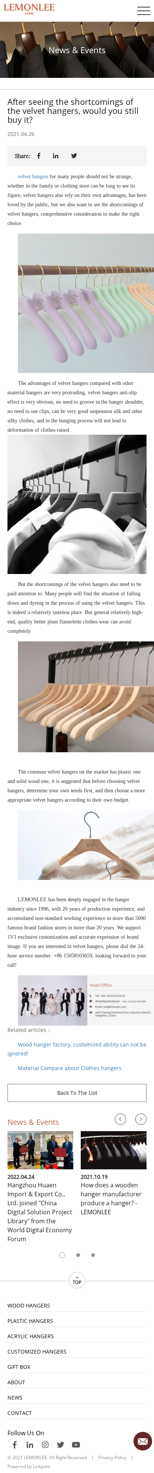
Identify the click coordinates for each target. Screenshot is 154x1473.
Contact (19, 1412)
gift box (18, 1366)
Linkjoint (41, 1466)
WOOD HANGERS (28, 1305)
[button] (62, 1255)
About (16, 1382)
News (14, 1397)
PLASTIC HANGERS (30, 1320)
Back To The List (77, 1092)
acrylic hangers (30, 1336)
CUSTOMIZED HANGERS (37, 1351)
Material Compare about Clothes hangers (69, 1068)
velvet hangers (33, 176)
